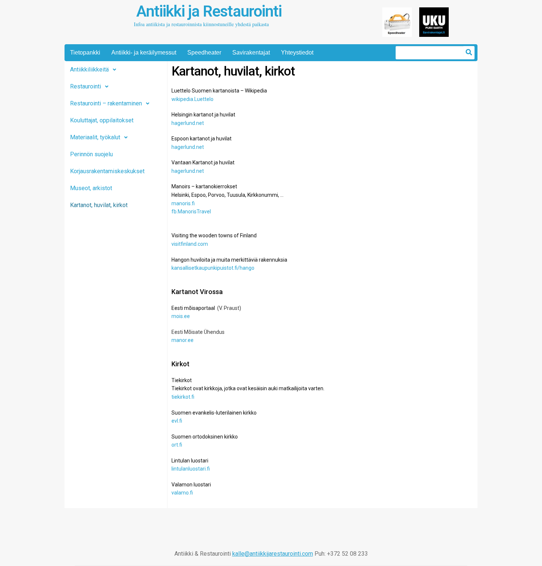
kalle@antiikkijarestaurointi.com (272, 553)
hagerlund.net (187, 123)
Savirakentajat (251, 52)
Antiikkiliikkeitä (89, 69)
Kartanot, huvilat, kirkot (99, 205)
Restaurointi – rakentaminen (106, 103)
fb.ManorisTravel (191, 211)
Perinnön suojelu (91, 154)
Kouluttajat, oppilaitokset (101, 120)
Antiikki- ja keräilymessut (143, 52)
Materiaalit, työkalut (95, 137)
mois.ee (180, 316)
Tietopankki (85, 52)
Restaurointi (85, 86)
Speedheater (204, 52)
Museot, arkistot (91, 188)
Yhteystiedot (297, 52)
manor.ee (182, 340)
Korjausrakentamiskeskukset (107, 171)
